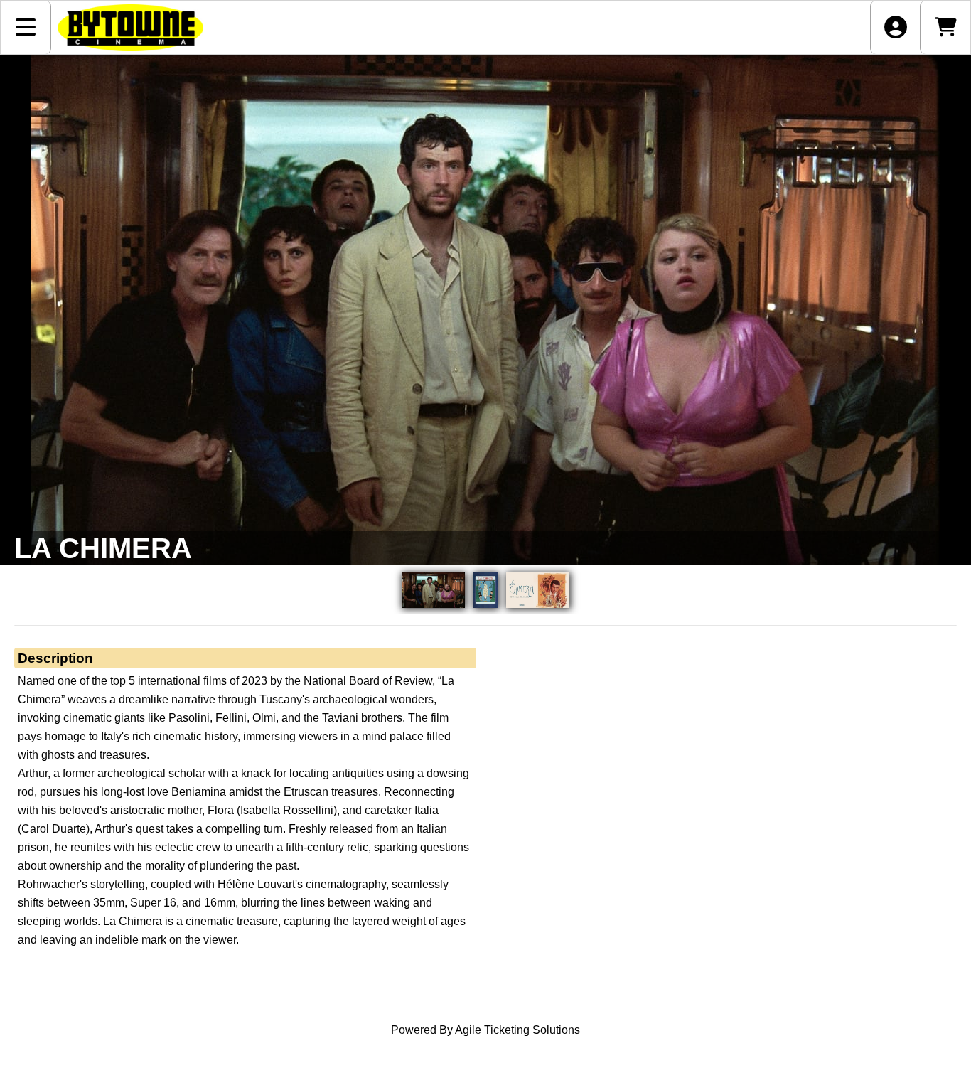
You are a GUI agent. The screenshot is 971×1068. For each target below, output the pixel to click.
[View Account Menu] (895, 27)
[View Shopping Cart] (945, 27)
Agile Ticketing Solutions (517, 1030)
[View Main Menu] (26, 27)
